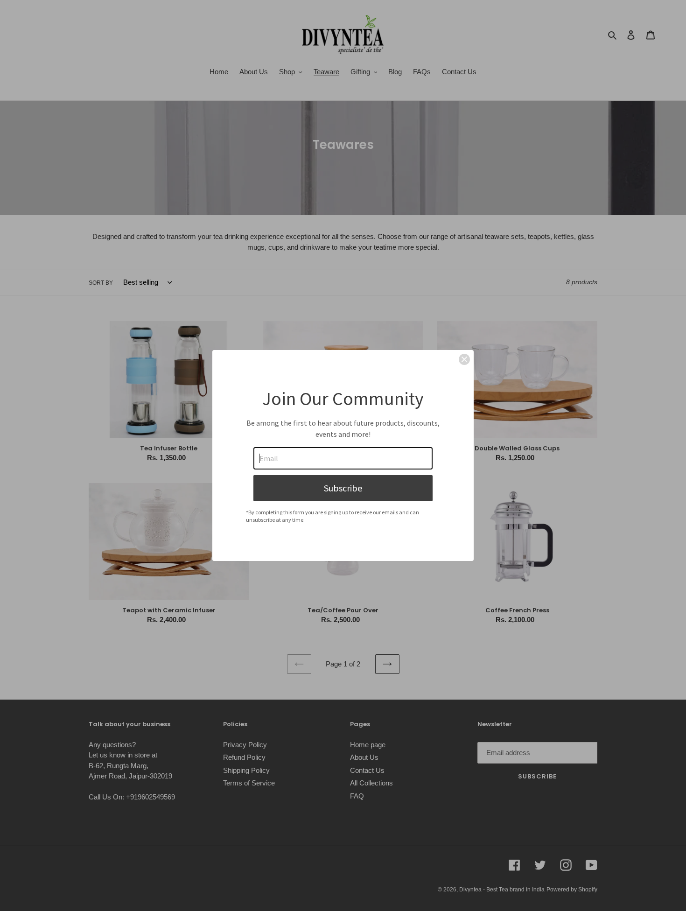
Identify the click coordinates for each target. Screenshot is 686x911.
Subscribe (343, 488)
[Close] (464, 359)
